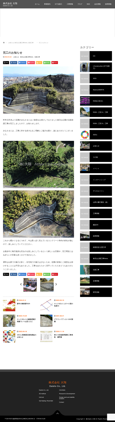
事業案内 (47, 4)
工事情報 (70, 4)
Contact (61, 402)
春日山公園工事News (26, 57)
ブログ (79, 4)
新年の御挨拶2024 (23, 304)
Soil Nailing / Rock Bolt (46, 401)
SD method (42, 393)
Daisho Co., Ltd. (44, 390)
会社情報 (97, 4)
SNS (88, 4)
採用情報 (108, 4)
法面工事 (37, 57)
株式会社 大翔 (10, 3)
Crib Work (62, 390)
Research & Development (67, 393)
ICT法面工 (58, 4)
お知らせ (16, 57)
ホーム (37, 4)
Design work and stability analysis (66, 398)
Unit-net (41, 397)
